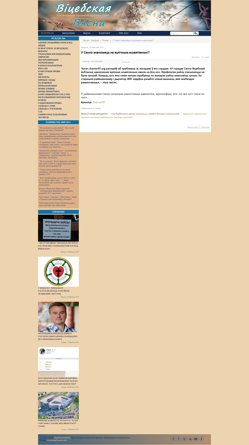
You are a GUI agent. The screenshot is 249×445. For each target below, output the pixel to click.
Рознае (98, 108)
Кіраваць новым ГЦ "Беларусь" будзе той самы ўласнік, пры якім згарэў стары (58, 423)
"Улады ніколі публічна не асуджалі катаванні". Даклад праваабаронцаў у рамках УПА (55, 172)
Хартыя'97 (99, 102)
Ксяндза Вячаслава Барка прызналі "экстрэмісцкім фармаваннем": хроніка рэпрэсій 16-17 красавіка (56, 191)
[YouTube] (195, 438)
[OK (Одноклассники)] (201, 438)
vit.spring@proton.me (57, 440)
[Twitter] (184, 438)
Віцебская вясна (62, 437)
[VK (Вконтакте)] (190, 438)
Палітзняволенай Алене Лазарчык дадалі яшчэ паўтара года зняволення (57, 204)
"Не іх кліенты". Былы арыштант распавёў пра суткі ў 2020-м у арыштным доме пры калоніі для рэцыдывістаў (57, 163)
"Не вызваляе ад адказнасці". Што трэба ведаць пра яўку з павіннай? (56, 129)
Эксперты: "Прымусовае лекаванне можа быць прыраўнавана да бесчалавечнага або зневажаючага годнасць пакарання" (57, 136)
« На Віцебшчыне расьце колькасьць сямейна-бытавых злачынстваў (145, 114)
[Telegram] (173, 438)
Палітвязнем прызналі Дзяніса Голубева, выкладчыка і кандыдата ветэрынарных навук (57, 336)
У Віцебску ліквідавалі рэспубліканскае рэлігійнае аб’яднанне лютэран (54, 291)
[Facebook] (178, 438)
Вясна (88, 22)
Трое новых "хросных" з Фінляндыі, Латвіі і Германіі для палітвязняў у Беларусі (58, 198)
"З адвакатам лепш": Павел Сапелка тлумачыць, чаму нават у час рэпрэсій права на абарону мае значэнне (58, 144)
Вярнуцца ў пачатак (198, 127)
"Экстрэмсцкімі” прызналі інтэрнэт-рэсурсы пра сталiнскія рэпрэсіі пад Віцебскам (58, 246)
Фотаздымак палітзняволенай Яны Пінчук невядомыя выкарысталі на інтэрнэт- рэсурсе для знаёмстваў (57, 381)
